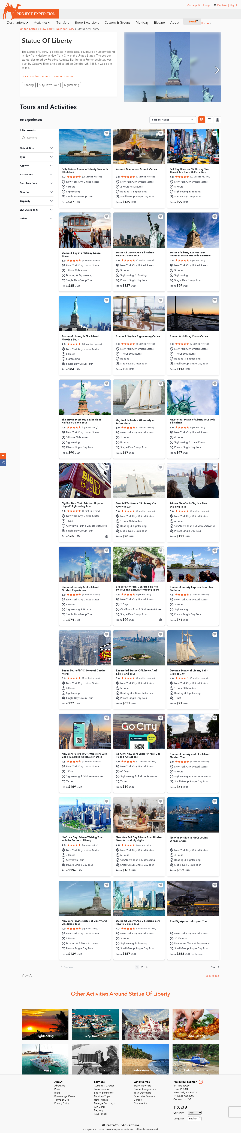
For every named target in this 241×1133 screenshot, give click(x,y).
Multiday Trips (102, 1096)
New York (47, 29)
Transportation (102, 1089)
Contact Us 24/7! (182, 1099)
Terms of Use (61, 1099)
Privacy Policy (62, 1103)
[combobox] (194, 1118)
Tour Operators (142, 1092)
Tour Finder (100, 1114)
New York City (66, 29)
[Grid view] (201, 119)
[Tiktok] (186, 1107)
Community (140, 1103)
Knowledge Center (65, 1096)
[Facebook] (175, 1107)
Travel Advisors (142, 1085)
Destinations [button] (16, 22)
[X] (179, 1107)
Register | (223, 5)
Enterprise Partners (144, 1096)
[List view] (217, 119)
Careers (138, 1099)
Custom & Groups (104, 1085)
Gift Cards (99, 1107)
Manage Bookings (104, 1103)
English (193, 1118)
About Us (59, 1085)
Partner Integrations (145, 1089)
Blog (57, 1092)
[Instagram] (183, 1107)
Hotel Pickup (101, 1099)
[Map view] (209, 119)
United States (29, 29)
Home (206, 23)
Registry (98, 1110)
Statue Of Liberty (88, 29)
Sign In (234, 5)
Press (57, 1089)
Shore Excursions (103, 1092)
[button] (3, 456)
